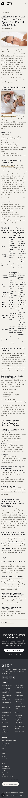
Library (4, 751)
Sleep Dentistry (19, 720)
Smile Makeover (6, 702)
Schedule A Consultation (13, 650)
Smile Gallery (5, 746)
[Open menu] (26, 4)
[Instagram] (3, 677)
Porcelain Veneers (7, 685)
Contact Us (5, 759)
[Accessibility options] (3, 795)
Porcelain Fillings (7, 712)
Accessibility (14, 795)
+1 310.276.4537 (15, 654)
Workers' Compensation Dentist (6, 731)
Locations (4, 756)
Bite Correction (19, 704)
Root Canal (5, 722)
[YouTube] (10, 677)
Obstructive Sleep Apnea (8, 116)
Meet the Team (6, 743)
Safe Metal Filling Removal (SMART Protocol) (19, 726)
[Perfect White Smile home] (7, 3)
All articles (6, 12)
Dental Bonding (6, 707)
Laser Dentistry (6, 715)
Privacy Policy (6, 795)
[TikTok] (14, 677)
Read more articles (6, 622)
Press (3, 753)
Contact (22, 795)
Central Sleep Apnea (7, 166)
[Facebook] (6, 677)
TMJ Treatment (6, 688)
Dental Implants (6, 695)
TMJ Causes (18, 692)
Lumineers (5, 705)
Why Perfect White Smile (9, 740)
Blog (3, 748)
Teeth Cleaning (19, 722)
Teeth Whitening (6, 710)
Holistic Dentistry (19, 731)
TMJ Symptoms (19, 690)
